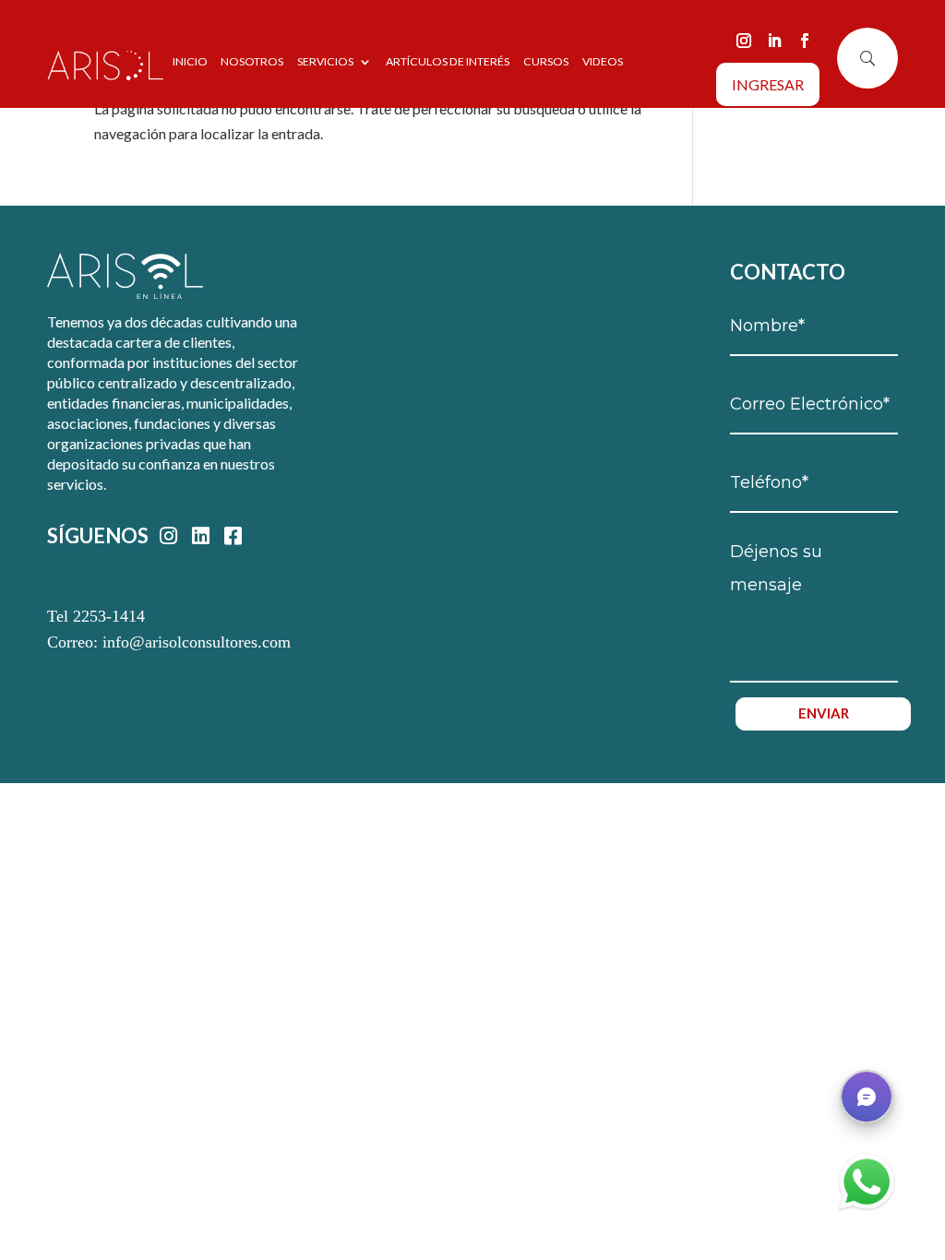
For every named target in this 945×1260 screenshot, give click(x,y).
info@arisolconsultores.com (196, 642)
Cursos (545, 61)
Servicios (325, 61)
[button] (866, 1096)
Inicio (190, 61)
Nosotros (252, 61)
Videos (602, 61)
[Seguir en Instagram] (744, 40)
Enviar (823, 713)
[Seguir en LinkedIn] (774, 40)
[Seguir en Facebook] (804, 40)
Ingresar (768, 84)
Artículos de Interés (447, 61)
